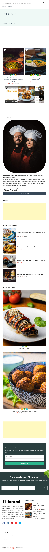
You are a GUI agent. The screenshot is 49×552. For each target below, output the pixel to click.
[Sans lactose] (13, 75)
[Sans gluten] (16, 75)
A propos (6, 532)
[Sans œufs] (40, 75)
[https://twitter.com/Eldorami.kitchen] (20, 523)
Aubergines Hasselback (24, 348)
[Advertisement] (24, 35)
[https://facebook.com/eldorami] (3, 523)
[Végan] (11, 75)
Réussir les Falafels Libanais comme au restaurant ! (24, 411)
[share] (32, 87)
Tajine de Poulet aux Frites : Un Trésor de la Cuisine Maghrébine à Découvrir (39, 505)
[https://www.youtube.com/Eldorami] (16, 523)
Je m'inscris (23, 463)
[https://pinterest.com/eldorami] (12, 523)
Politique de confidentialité (8, 548)
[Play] (39, 99)
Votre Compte (7, 539)
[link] (7, 88)
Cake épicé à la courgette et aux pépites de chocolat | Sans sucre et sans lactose (20, 88)
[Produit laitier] (23, 346)
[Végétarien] (31, 75)
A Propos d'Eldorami (24, 193)
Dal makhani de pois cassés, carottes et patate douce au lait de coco (13, 79)
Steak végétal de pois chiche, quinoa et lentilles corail (30, 274)
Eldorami (6, 2)
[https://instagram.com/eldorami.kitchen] (8, 523)
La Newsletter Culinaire (9, 535)
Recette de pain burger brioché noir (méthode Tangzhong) (31, 260)
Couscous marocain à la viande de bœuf (27, 246)
